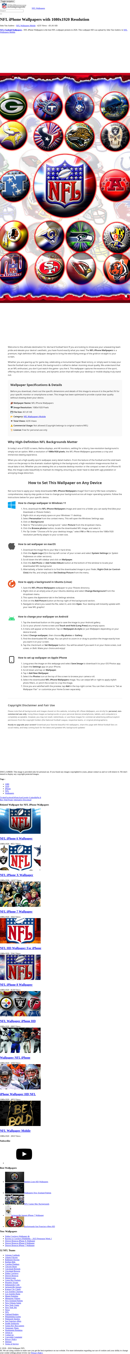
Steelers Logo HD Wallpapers (36, 1182)
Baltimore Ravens (12, 1260)
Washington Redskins (13, 1330)
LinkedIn (33, 797)
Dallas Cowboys (11, 1273)
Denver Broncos (11, 1276)
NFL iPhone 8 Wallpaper (16, 984)
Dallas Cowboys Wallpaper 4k (17, 1236)
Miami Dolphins (11, 1296)
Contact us (9, 1335)
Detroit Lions (10, 1278)
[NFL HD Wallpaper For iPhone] (20, 943)
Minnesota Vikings (12, 1298)
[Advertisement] (65, 53)
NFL (7, 791)
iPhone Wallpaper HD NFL (18, 1094)
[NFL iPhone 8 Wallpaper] (20, 979)
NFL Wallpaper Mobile (15, 1130)
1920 (7, 786)
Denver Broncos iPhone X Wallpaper (20, 1241)
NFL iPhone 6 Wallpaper (16, 838)
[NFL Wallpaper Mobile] (20, 1125)
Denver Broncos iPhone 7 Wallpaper (20, 1245)
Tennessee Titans (12, 1328)
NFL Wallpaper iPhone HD (18, 1021)
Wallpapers (9, 793)
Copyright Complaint (13, 1337)
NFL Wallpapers (38, 8)
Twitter (3, 797)
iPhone (8, 789)
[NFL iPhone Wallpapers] (65, 188)
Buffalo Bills (10, 1262)
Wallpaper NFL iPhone (15, 1057)
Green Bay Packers (13, 1280)
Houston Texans (11, 1282)
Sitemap (8, 1342)
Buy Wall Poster (6, 800)
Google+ (25, 797)
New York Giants (12, 1305)
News (7, 1310)
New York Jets (11, 1307)
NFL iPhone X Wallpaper (16, 875)
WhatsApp (18, 797)
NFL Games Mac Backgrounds (36, 1204)
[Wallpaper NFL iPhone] (20, 1052)
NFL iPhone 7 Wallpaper (16, 911)
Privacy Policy (11, 1339)
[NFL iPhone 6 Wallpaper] (20, 833)
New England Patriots (14, 1301)
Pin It (39, 797)
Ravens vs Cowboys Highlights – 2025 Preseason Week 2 (28, 1239)
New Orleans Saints (13, 1303)
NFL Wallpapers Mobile (26, 26)
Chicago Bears (11, 1266)
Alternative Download (22, 800)
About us (8, 1332)
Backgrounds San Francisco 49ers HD (39, 1226)
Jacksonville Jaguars (13, 1287)
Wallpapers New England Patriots (37, 1193)
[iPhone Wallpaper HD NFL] (20, 1089)
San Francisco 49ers (13, 1321)
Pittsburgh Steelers (12, 1319)
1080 (7, 784)
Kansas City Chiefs (13, 1289)
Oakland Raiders (12, 1314)
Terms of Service (12, 1344)
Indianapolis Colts (12, 1285)
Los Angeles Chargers (14, 1292)
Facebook (10, 797)
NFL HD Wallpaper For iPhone (20, 948)
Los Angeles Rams (12, 1294)
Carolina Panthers (12, 1264)
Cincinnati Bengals (12, 1269)
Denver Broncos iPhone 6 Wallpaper (20, 1243)
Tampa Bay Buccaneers (14, 1326)
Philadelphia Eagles (13, 1317)
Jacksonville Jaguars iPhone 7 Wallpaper (27, 1215)
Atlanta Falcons (11, 1257)
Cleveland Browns (12, 1271)
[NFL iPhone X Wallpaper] (20, 870)
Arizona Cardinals (12, 1255)
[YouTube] (24, 1163)
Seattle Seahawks (12, 1323)
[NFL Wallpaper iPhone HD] (20, 1016)
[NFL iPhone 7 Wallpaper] (20, 906)
